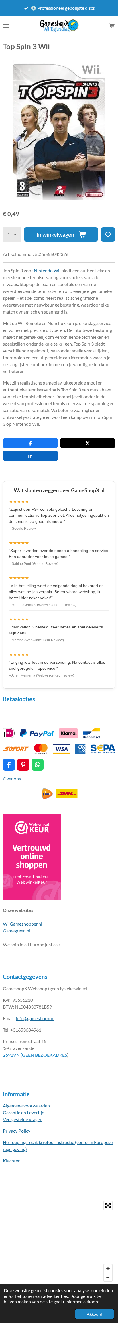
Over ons (12, 778)
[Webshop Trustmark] (32, 898)
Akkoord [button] (94, 1314)
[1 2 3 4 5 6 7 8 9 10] (12, 234)
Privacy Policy (16, 1130)
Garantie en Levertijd (23, 1112)
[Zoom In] (108, 1268)
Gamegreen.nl (16, 930)
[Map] (59, 1241)
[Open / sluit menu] (6, 26)
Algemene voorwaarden (26, 1105)
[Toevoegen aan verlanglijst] (108, 234)
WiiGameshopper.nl (22, 923)
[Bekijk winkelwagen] (111, 26)
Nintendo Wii (47, 270)
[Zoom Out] (108, 1277)
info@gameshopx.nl (35, 1018)
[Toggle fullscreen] (108, 1205)
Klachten (12, 1160)
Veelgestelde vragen (22, 1119)
